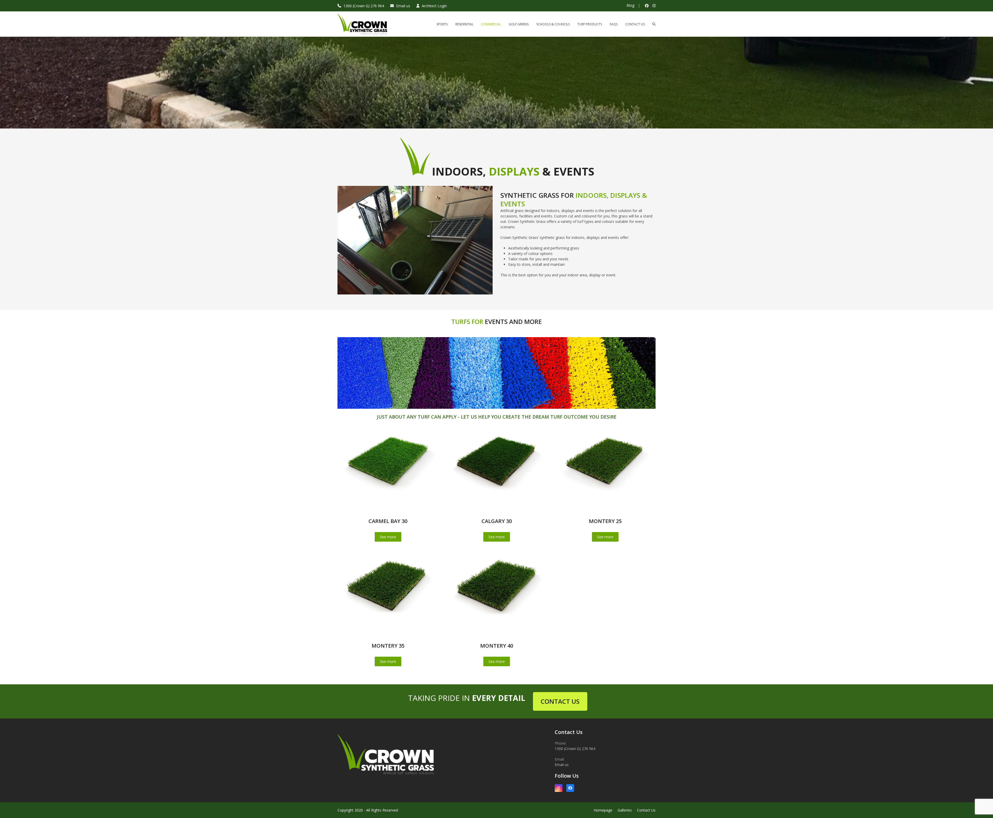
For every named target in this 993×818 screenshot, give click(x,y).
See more (388, 536)
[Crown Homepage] (387, 780)
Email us (403, 5)
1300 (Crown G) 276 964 (363, 5)
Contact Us (646, 810)
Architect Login (434, 5)
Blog (630, 5)
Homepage (603, 810)
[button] (654, 24)
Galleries (625, 810)
